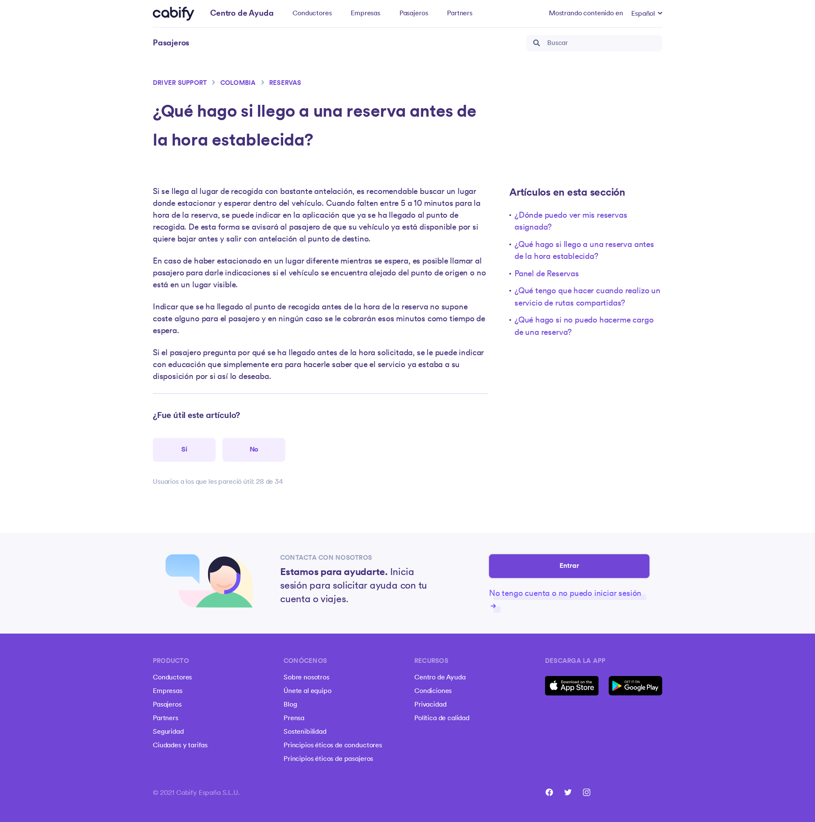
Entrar (569, 566)
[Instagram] (586, 792)
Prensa (294, 718)
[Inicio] (173, 14)
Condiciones (433, 691)
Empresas (365, 13)
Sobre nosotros (306, 677)
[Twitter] (568, 792)
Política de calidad (441, 718)
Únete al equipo (308, 691)
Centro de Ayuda (440, 677)
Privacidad (430, 704)
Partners (459, 13)
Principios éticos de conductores (333, 745)
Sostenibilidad (305, 732)
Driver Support (180, 83)
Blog (290, 704)
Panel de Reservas (546, 274)
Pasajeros (413, 13)
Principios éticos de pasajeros (328, 759)
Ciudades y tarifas (180, 745)
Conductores (312, 13)
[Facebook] (549, 792)
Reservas (285, 83)
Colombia (238, 83)
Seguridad (168, 732)
